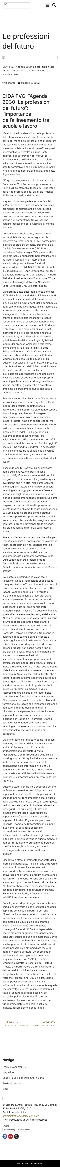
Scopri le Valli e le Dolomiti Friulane (23, 1077)
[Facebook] (4, 1136)
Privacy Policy (9, 1129)
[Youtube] (10, 1136)
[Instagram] (16, 1136)
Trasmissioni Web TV (14, 1066)
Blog (5, 1088)
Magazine (8, 1072)
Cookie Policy (24, 1129)
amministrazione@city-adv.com (20, 1115)
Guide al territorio (12, 1083)
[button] (47, 5)
